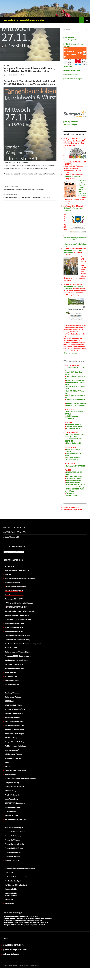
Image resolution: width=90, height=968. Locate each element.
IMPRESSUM (9, 903)
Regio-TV (8, 766)
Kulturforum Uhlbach (13, 697)
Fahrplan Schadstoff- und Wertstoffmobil (20, 779)
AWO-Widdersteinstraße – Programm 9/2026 (21, 916)
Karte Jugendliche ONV (13, 599)
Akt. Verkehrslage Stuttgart (15, 819)
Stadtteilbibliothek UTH (14, 627)
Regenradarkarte (11, 815)
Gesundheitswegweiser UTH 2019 (17, 636)
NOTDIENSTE (10, 566)
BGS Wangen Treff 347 (13, 758)
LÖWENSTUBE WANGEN (75, 485)
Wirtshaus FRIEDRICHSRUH (71, 494)
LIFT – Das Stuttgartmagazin (15, 770)
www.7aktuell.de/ (11, 799)
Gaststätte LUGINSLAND (75, 380)
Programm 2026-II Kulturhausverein (18, 656)
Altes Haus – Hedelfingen (14, 734)
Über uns (8, 574)
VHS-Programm (11, 774)
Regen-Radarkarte (71, 74)
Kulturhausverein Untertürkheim (17, 652)
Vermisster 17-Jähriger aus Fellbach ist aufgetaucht (23, 920)
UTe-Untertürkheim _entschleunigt (19, 603)
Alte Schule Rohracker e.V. (15, 730)
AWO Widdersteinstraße (14, 668)
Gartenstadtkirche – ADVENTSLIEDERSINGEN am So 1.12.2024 (27, 196)
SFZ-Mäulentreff (11, 676)
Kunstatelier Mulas (12, 680)
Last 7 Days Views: (71, 509)
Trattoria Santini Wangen (76, 487)
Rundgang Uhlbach (12, 693)
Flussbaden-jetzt (11, 811)
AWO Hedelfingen (11, 738)
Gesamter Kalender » (71, 353)
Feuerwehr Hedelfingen (14, 848)
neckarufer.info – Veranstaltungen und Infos (24, 20)
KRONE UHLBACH (73, 428)
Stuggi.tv (8, 762)
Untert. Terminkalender (14, 595)
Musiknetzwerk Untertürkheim (16, 660)
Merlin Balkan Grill (73, 443)
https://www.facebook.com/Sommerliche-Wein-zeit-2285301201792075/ (82, 189)
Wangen (7, 65)
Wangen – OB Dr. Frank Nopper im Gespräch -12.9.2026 (24, 925)
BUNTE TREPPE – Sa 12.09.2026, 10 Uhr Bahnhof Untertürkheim (28, 918)
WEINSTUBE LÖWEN (74, 426)
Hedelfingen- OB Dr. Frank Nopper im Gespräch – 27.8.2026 (26, 923)
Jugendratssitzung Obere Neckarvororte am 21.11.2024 (24, 187)
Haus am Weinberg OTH (14, 713)
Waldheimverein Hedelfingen (16, 746)
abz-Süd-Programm (12, 685)
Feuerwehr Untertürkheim (15, 832)
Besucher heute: (70, 507)
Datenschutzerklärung (10, 965)
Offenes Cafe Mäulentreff (76, 403)
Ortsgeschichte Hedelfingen (15, 742)
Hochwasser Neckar (12, 807)
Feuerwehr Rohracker (13, 852)
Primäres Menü (87, 20)
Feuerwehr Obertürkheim (14, 844)
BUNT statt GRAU (11, 648)
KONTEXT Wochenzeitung (15, 803)
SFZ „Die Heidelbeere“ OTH (15, 709)
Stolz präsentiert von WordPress (29, 965)
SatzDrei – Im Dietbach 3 (75, 406)
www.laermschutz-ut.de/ (14, 631)
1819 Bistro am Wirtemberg (71, 417)
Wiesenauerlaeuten (73, 458)
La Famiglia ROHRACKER (75, 466)
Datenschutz (9, 899)
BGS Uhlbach (9, 701)
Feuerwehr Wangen (12, 856)
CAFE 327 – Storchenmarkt (15, 664)
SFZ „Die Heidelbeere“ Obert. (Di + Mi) (74, 436)
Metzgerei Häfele (73, 483)
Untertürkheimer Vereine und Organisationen (24, 644)
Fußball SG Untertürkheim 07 (16, 877)
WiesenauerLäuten (73, 478)
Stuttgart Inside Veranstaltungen (11, 894)
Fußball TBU (9, 873)
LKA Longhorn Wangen (13, 754)
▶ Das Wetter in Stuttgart (73, 79)
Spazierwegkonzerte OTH (14, 725)
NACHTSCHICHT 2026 (13, 705)
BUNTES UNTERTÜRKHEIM (16, 607)
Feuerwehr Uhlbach (12, 840)
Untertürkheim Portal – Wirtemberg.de (20, 611)
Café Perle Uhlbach (73, 424)
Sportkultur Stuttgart (13, 881)
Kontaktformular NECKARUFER (17, 570)
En (23, 75)
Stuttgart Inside (11, 889)
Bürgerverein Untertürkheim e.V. (17, 615)
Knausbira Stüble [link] (73, 460)
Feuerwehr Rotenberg (13, 836)
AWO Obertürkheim (12, 717)
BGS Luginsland (10, 672)
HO (67, 472)
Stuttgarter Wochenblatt (14, 787)
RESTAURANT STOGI (74, 476)
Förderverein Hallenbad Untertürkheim (20, 869)
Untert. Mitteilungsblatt (14, 591)
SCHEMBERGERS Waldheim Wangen (74, 490)
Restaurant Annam (73, 480)
